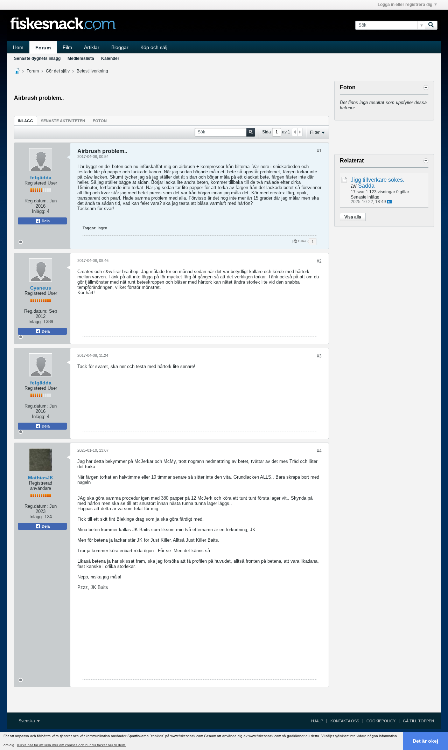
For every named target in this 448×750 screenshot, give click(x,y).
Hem (18, 47)
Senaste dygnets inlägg (37, 58)
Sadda (366, 186)
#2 (319, 261)
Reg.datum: (36, 200)
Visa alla (352, 217)
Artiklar (91, 47)
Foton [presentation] (100, 121)
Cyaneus (40, 288)
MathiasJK (40, 477)
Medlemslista (81, 58)
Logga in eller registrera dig (405, 4)
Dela (45, 221)
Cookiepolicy (381, 721)
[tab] (25, 120)
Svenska (27, 720)
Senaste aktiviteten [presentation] (63, 121)
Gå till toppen (418, 721)
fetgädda (40, 177)
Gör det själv (58, 71)
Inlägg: (39, 211)
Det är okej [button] (425, 741)
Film (67, 47)
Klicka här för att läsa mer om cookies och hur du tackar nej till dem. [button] (71, 745)
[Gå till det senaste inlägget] (389, 201)
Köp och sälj (153, 47)
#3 (319, 356)
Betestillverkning (92, 71)
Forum (43, 47)
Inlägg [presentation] (25, 121)
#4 (319, 451)
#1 (319, 150)
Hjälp (317, 721)
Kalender (110, 58)
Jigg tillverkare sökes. (377, 180)
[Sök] (431, 25)
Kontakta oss (344, 721)
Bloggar (119, 47)
